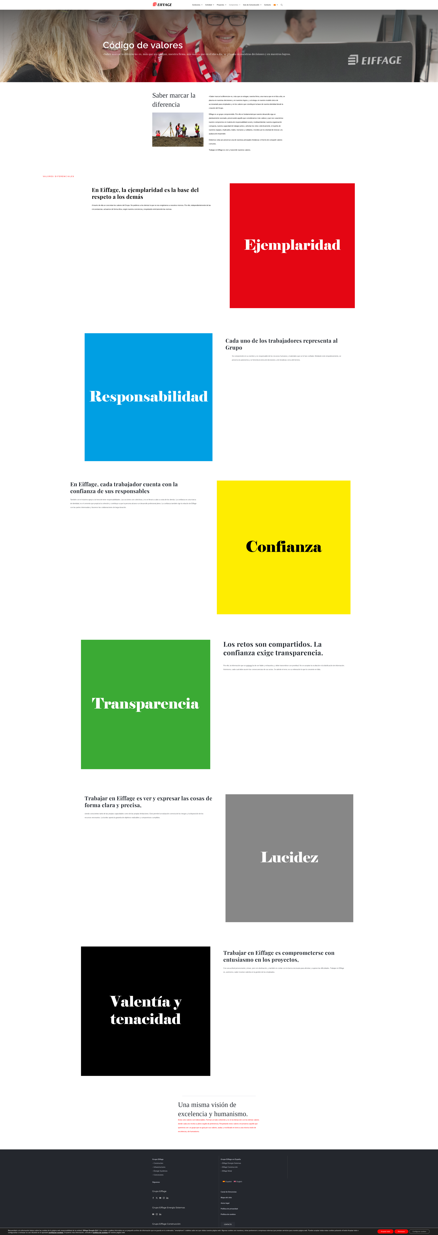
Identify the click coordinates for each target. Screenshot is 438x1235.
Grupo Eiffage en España (231, 1159)
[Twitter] (157, 1198)
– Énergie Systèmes (159, 1171)
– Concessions (157, 1175)
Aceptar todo (385, 1231)
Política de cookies (228, 1214)
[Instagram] (164, 1198)
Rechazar (401, 1231)
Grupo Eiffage (157, 1159)
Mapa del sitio (226, 1197)
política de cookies (100, 1232)
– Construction (157, 1163)
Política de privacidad (229, 1209)
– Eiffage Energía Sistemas (231, 1163)
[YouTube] (160, 1198)
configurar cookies (56, 1232)
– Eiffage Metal (226, 1171)
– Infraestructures (158, 1167)
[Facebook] (153, 1198)
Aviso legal (225, 1203)
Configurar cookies (419, 1231)
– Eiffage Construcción (229, 1167)
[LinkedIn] (167, 1198)
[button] (282, 5)
